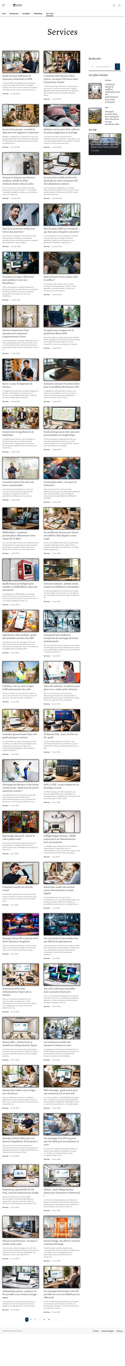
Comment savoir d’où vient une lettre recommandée (18, 483)
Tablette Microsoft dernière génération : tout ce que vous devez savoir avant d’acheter (105, 144)
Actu (106, 107)
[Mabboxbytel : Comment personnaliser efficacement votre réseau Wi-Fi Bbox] (21, 518)
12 (49, 1319)
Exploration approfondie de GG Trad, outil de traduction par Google (20, 1191)
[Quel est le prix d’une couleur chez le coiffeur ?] (62, 263)
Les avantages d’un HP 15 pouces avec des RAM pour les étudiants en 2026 (61, 1141)
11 (44, 1319)
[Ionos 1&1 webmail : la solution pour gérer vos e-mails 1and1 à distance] (62, 672)
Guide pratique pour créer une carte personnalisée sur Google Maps (62, 433)
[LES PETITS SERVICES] (18, 5)
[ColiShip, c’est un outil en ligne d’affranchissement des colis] (21, 672)
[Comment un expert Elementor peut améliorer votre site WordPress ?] (21, 263)
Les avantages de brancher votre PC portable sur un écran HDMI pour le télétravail (62, 1294)
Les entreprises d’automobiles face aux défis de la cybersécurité (61, 940)
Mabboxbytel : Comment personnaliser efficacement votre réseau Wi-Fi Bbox (18, 535)
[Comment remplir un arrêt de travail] (21, 873)
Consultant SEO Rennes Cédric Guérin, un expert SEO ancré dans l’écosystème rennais (61, 79)
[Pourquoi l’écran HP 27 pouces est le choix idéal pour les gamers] (21, 924)
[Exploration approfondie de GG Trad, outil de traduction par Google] (21, 1175)
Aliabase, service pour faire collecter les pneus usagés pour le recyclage (62, 131)
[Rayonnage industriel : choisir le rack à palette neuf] (21, 822)
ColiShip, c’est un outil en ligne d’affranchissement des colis (18, 687)
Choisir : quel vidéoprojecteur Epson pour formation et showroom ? (62, 1192)
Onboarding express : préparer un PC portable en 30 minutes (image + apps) (20, 1294)
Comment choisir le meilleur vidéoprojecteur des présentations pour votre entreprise (112, 93)
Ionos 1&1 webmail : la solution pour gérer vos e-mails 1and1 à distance (62, 687)
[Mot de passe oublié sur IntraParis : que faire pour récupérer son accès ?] (62, 215)
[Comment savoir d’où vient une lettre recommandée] (21, 468)
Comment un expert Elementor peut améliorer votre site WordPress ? (18, 280)
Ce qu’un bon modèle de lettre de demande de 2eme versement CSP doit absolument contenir (61, 180)
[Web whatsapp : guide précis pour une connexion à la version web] (62, 1076)
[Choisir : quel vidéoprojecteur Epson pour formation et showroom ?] (62, 1175)
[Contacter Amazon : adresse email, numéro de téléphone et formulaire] (62, 570)
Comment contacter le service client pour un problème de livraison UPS (62, 385)
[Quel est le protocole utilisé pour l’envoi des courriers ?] (21, 215)
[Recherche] (114, 5)
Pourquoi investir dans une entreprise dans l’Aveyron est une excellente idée (112, 118)
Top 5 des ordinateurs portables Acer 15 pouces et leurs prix (59, 990)
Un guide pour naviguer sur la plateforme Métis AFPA (59, 332)
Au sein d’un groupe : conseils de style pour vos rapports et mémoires (20, 131)
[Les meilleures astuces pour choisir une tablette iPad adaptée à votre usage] (62, 518)
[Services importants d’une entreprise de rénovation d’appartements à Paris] (21, 316)
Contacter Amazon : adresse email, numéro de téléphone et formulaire (61, 585)
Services (5, 94)
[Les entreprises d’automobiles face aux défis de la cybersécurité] (62, 924)
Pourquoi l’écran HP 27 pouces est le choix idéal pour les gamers (20, 940)
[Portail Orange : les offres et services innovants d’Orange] (62, 1227)
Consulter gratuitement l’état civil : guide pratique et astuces (20, 736)
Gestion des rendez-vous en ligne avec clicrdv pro (19, 1092)
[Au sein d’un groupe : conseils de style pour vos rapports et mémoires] (21, 115)
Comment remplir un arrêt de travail (17, 888)
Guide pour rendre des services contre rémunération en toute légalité (59, 890)
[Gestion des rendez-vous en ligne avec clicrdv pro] (21, 1076)
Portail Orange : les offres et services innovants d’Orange (62, 1242)
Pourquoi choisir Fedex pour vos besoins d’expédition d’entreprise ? (19, 1140)
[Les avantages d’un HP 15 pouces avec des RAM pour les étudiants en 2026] (62, 1124)
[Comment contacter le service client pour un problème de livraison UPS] (62, 370)
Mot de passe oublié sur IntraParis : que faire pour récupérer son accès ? (61, 230)
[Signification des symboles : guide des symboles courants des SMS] (21, 621)
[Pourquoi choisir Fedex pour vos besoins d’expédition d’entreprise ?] (21, 1124)
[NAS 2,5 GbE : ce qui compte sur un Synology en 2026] (62, 770)
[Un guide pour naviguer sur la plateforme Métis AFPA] (62, 316)
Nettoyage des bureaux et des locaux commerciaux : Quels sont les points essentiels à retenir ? (20, 787)
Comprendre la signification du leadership (18, 433)
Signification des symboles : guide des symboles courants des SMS (19, 636)
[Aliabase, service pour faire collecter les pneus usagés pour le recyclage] (62, 115)
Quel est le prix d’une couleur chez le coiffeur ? (61, 278)
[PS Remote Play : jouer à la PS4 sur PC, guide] (62, 720)
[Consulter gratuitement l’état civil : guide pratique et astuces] (21, 720)
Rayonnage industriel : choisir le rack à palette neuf (18, 837)
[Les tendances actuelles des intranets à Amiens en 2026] (62, 1028)
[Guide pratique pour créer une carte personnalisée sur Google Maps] (62, 418)
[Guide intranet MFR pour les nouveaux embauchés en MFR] (21, 62)
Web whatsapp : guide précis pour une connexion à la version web (61, 1092)
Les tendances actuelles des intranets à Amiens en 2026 (57, 1043)
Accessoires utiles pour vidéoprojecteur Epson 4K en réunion (16, 992)
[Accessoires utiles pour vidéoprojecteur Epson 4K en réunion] (21, 975)
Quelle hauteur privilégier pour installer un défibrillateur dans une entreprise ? (19, 587)
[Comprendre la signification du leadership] (21, 418)
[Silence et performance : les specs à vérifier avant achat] (21, 1227)
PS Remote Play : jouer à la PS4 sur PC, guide (61, 736)
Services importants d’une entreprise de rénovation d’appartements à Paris (15, 333)
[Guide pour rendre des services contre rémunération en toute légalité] (62, 873)
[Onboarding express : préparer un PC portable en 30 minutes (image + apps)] (21, 1277)
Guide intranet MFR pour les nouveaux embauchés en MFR (17, 77)
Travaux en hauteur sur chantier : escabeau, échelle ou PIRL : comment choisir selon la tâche (19, 180)
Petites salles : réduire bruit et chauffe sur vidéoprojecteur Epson (19, 1043)
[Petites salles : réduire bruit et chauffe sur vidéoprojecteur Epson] (21, 1028)
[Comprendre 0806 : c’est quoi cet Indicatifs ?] (62, 468)
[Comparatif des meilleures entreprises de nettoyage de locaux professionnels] (62, 621)
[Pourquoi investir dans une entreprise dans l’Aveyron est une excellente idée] (95, 115)
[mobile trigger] (4, 5)
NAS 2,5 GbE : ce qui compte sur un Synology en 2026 (61, 786)
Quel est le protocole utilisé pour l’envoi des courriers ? (18, 230)
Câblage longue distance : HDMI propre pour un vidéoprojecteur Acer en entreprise (60, 839)
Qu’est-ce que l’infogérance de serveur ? (17, 385)
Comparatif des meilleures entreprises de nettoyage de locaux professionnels (61, 638)
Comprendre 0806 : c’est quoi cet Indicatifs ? (60, 483)
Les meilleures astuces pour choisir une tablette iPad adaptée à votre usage (61, 535)
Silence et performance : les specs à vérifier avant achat (19, 1242)
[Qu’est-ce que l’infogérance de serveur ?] (21, 370)
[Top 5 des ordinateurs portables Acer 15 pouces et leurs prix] (62, 975)
